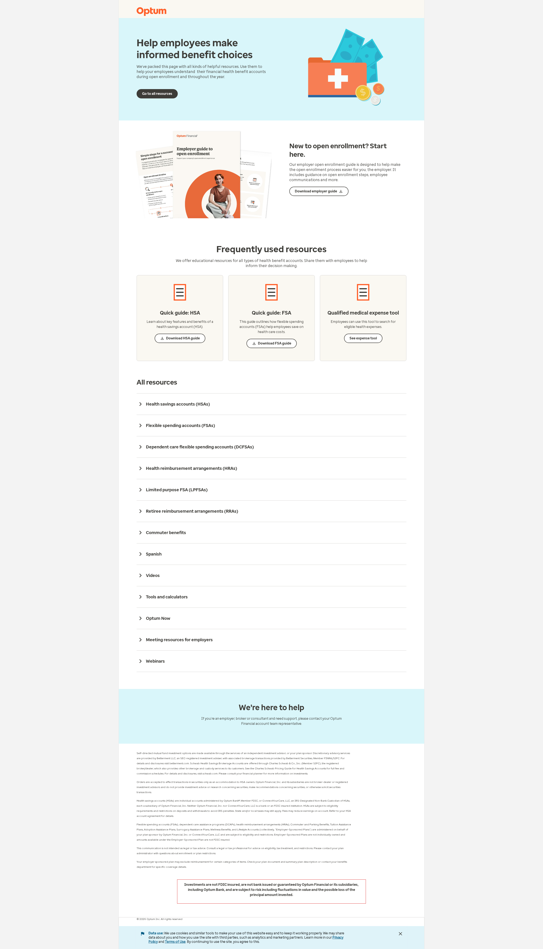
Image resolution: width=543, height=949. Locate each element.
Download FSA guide (274, 343)
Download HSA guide (183, 338)
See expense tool (363, 338)
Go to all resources (157, 94)
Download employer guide (316, 191)
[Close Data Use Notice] (400, 933)
